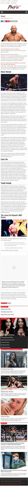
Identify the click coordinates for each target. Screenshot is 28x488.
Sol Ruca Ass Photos (5, 416)
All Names (9, 0)
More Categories (14, 2)
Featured (8, 303)
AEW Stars (2, 2)
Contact (19, 484)
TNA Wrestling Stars (8, 484)
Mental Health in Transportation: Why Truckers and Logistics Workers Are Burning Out (14, 471)
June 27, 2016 (20, 247)
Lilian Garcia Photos (5, 342)
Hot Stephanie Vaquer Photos (7, 312)
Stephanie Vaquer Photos (6, 309)
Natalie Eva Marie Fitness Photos (7, 314)
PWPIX (3, 18)
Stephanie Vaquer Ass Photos (7, 391)
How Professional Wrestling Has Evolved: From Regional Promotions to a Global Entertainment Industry (12, 443)
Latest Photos (3, 0)
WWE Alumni (8, 2)
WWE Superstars (15, 0)
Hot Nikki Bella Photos (5, 347)
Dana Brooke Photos (5, 344)
